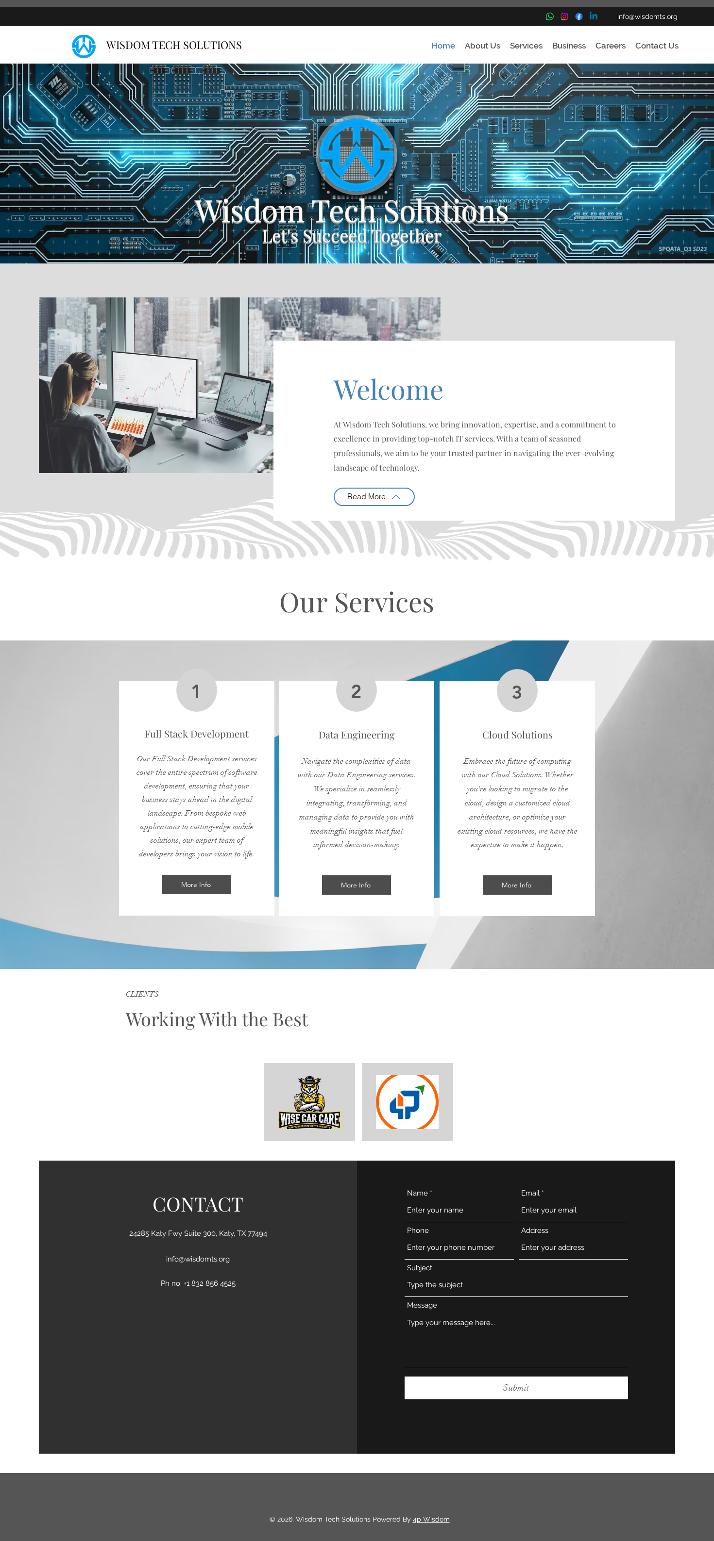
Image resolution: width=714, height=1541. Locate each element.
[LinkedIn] (593, 16)
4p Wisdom (431, 1519)
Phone (418, 1230)
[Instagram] (564, 16)
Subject (419, 1268)
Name (417, 1193)
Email (530, 1193)
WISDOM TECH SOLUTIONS (174, 44)
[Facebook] (579, 16)
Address (534, 1230)
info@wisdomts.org (647, 16)
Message (422, 1305)
